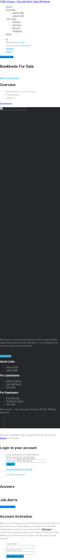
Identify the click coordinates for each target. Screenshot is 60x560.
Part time (16, 25)
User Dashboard (14, 384)
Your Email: (11, 543)
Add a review (6, 78)
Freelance (17, 31)
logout (3, 438)
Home (9, 6)
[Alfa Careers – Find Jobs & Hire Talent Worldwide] (25, 1)
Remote (16, 28)
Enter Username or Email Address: (22, 454)
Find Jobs (10, 10)
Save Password (17, 474)
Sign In (9, 52)
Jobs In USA (18, 16)
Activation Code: (14, 550)
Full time (16, 22)
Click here (46, 529)
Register (10, 48)
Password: (11, 461)
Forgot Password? (15, 469)
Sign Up (28, 469)
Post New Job (13, 398)
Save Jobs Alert (7, 507)
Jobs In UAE (18, 13)
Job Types (11, 19)
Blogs (9, 34)
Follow (16, 78)
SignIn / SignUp (13, 381)
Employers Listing (14, 401)
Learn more (5, 356)
